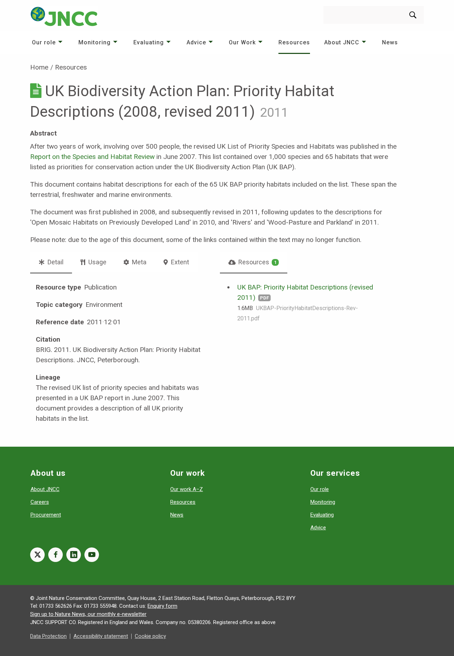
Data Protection (48, 636)
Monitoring (94, 42)
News (390, 42)
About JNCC (341, 42)
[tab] (254, 262)
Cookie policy (150, 636)
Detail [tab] (54, 262)
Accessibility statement (100, 636)
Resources (294, 42)
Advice (196, 42)
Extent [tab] (179, 262)
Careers (40, 502)
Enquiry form (162, 606)
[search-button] (413, 15)
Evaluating (148, 42)
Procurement (46, 515)
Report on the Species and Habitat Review (92, 157)
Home (39, 67)
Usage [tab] (96, 262)
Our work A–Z (186, 489)
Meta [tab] (138, 262)
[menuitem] (48, 42)
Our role (44, 42)
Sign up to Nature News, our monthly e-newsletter (88, 614)
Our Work (242, 42)
